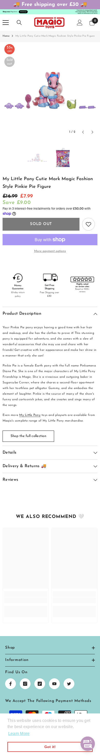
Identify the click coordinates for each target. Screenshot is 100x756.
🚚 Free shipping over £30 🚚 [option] (50, 4)
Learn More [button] (18, 733)
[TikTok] (39, 683)
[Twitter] (69, 683)
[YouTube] (54, 683)
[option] (50, 89)
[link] (25, 600)
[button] (82, 132)
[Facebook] (10, 683)
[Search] (19, 22)
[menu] (6, 22)
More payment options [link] (50, 251)
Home (6, 36)
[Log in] (80, 22)
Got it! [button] (50, 747)
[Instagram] (25, 683)
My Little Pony (29, 415)
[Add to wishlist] (88, 224)
